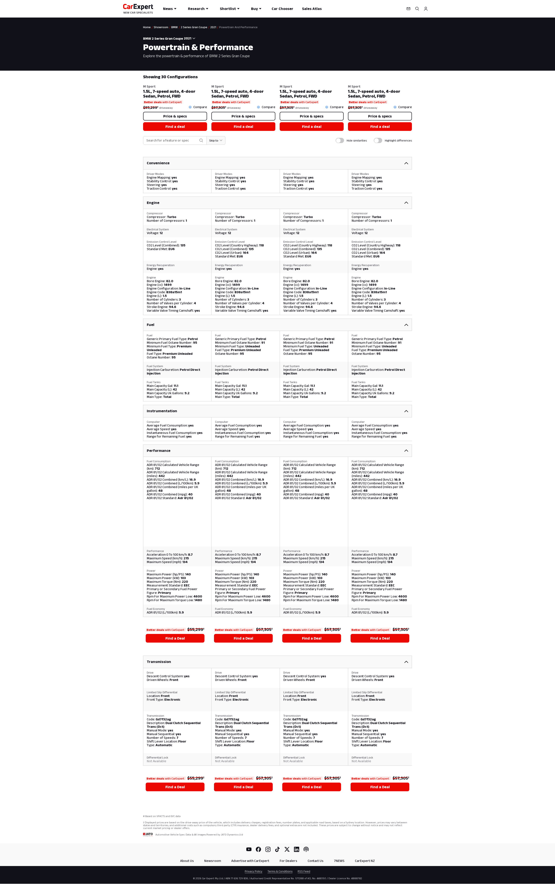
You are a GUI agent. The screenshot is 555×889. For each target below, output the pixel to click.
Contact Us (315, 861)
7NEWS (339, 861)
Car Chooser (282, 9)
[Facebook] (258, 849)
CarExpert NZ (365, 861)
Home (147, 27)
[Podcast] (306, 849)
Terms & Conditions (280, 871)
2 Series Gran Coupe (194, 27)
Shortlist (228, 9)
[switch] (340, 140)
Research (196, 9)
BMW (174, 27)
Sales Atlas (312, 9)
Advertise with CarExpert (250, 861)
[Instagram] (268, 849)
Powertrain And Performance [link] (238, 27)
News (168, 9)
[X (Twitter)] (287, 849)
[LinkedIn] (296, 849)
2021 (213, 27)
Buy (254, 9)
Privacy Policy (253, 871)
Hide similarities (357, 140)
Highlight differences (398, 140)
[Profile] (425, 8)
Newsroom (212, 861)
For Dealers (288, 861)
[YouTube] (248, 849)
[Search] (417, 8)
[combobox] (190, 38)
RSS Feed (304, 871)
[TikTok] (277, 849)
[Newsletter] (408, 8)
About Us (187, 861)
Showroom (161, 27)
